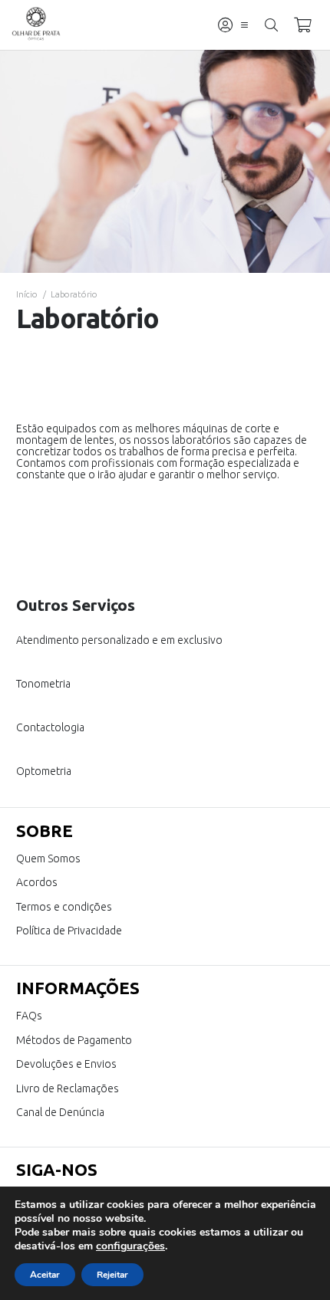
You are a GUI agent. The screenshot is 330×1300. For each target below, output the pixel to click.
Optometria (43, 771)
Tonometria (43, 684)
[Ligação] (225, 25)
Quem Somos (48, 858)
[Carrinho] (302, 25)
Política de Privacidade (69, 930)
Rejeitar (112, 1275)
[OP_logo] (36, 25)
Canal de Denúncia (60, 1112)
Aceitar (45, 1275)
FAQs (29, 1015)
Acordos (37, 882)
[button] (244, 24)
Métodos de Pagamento (74, 1040)
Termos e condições (64, 907)
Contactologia (50, 727)
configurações (130, 1246)
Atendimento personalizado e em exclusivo (119, 640)
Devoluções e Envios (66, 1064)
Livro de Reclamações (67, 1088)
